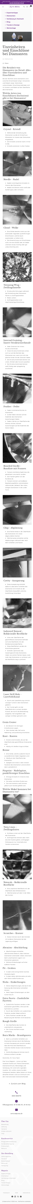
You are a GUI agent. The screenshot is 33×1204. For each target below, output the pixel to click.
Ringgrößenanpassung (8, 1141)
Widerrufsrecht (6, 1131)
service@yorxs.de (17, 1113)
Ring (8, 22)
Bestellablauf (5, 1161)
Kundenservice (7, 1138)
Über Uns (5, 1121)
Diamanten (11, 16)
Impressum (6, 1192)
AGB (16, 1192)
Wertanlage (11, 28)
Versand (4, 1129)
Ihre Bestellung (7, 1153)
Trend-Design (5, 1183)
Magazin (4, 1170)
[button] (2, 4)
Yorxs (15, 1201)
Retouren (4, 1163)
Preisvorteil (5, 1146)
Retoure (4, 1148)
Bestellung (5, 1124)
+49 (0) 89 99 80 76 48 (16, 3)
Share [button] (6, 63)
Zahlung (4, 1127)
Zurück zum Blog (18, 1084)
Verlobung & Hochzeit (15, 19)
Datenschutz (26, 1192)
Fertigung (4, 1165)
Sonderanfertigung (7, 1144)
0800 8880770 (16, 1096)
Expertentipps (12, 13)
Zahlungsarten (6, 1156)
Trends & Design (13, 25)
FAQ (2, 1133)
